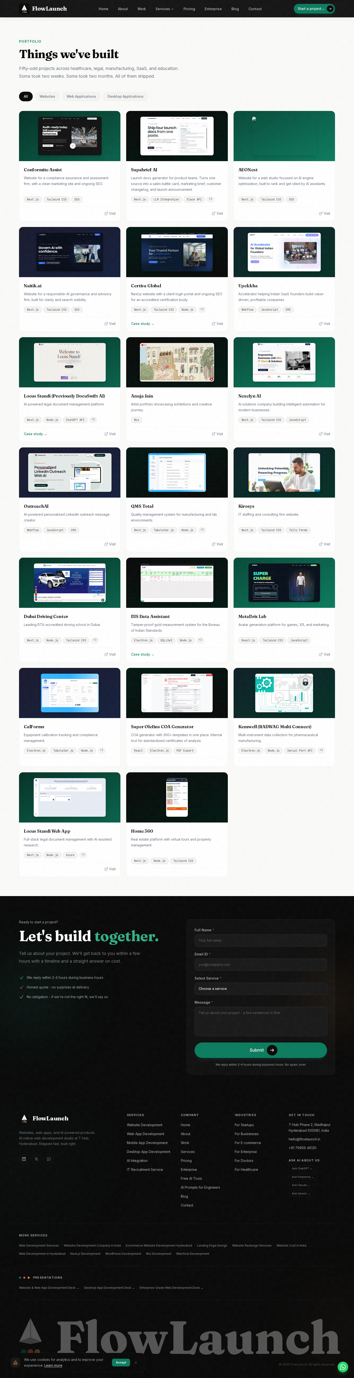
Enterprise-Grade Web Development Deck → (171, 1287)
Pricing (189, 9)
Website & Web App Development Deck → (49, 1287)
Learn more (53, 1365)
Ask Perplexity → (303, 1177)
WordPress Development (123, 1253)
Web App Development (145, 1134)
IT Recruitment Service (145, 1169)
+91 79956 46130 (302, 1148)
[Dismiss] (136, 1362)
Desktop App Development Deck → (109, 1287)
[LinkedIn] (24, 1159)
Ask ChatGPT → (302, 1168)
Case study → (142, 324)
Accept (121, 1362)
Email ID (203, 954)
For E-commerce (248, 1143)
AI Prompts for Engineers (200, 1187)
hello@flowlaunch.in (304, 1139)
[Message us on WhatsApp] (343, 1367)
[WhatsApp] (49, 1159)
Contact (255, 9)
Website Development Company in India (92, 1245)
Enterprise (213, 9)
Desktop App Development (148, 1152)
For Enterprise (246, 1152)
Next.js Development (85, 1253)
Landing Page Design (212, 1245)
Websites (47, 96)
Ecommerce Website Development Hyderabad (159, 1245)
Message (204, 1002)
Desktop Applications (126, 96)
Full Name (204, 930)
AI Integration (137, 1161)
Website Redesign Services (252, 1245)
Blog (235, 9)
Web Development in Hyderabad (42, 1253)
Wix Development (158, 1253)
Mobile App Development (147, 1143)
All (26, 96)
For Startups (244, 1125)
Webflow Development (192, 1253)
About (123, 9)
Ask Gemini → (301, 1193)
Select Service (208, 978)
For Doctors (244, 1161)
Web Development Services (39, 1245)
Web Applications (81, 96)
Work (142, 9)
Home (103, 9)
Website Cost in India (291, 1245)
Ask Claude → (301, 1185)
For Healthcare (246, 1169)
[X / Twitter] (36, 1159)
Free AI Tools (191, 1178)
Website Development (144, 1125)
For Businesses (247, 1134)
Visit (112, 213)
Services (163, 9)
